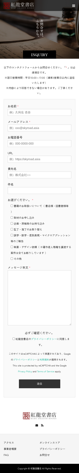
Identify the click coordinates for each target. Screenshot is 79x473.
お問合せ (45, 455)
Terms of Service (45, 371)
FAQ (6, 455)
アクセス (9, 442)
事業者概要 (10, 449)
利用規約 (44, 359)
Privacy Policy (25, 371)
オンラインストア (50, 442)
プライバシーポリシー (44, 339)
